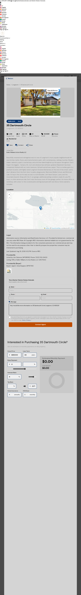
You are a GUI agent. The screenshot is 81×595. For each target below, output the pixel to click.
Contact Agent (40, 325)
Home (8, 85)
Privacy (28, 320)
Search (2, 36)
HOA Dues (26, 391)
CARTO (72, 228)
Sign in (6, 29)
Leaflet (47, 228)
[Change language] (1, 6)
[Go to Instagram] (0, 4)
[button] (40, 208)
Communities (4, 38)
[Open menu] (0, 72)
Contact (2, 45)
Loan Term (26, 351)
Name (13, 287)
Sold (1, 41)
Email (45, 294)
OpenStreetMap (56, 228)
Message (13, 302)
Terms (24, 320)
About (2, 43)
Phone (13, 294)
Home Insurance (13, 391)
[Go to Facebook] (0, 2)
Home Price (11, 351)
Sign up (2, 29)
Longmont (15, 85)
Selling (2, 40)
